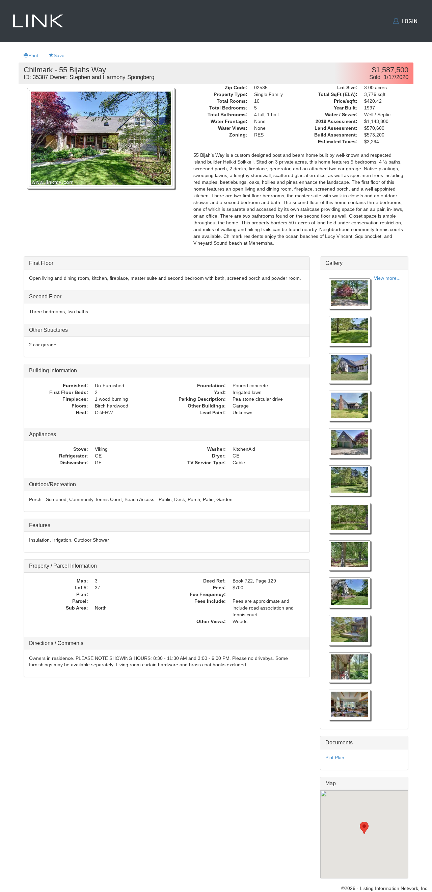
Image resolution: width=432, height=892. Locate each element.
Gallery (334, 263)
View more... (387, 278)
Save (59, 55)
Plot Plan (334, 757)
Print (33, 55)
